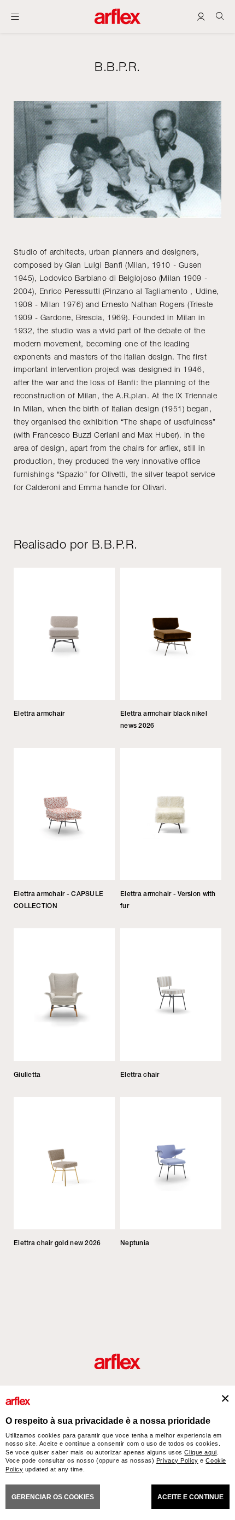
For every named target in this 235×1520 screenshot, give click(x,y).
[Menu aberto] (15, 16)
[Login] (201, 16)
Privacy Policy (177, 1460)
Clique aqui (200, 1452)
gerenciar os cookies (52, 1497)
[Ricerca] (220, 16)
